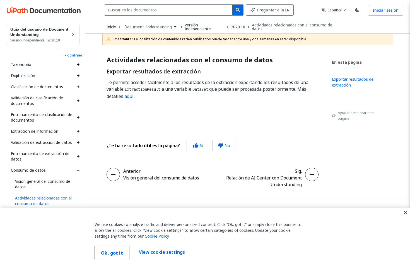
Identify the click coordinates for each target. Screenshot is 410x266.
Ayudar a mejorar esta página (356, 115)
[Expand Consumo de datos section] (78, 170)
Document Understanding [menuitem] (148, 27)
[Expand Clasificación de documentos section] (78, 86)
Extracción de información (34, 131)
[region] (205, 237)
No (224, 145)
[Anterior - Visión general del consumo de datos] (113, 174)
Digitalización (23, 75)
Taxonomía (21, 64)
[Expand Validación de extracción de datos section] (78, 142)
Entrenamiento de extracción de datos (40, 156)
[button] (45, 201)
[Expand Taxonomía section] (78, 64)
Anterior (132, 171)
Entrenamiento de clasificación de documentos (41, 117)
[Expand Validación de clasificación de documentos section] (78, 100)
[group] (171, 145)
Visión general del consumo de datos (42, 184)
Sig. (298, 171)
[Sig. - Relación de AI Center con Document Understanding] (312, 174)
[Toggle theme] (357, 10)
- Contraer (73, 55)
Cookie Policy (157, 236)
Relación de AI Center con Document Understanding (264, 181)
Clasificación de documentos (37, 87)
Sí (198, 145)
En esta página (347, 62)
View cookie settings (162, 252)
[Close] (405, 212)
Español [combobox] (331, 10)
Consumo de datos (28, 170)
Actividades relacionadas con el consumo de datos (292, 27)
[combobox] (169, 10)
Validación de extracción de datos (41, 142)
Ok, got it (112, 253)
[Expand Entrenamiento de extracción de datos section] (78, 156)
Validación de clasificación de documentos (37, 100)
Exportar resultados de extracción (154, 71)
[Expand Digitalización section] (78, 75)
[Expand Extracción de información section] (78, 131)
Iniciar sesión (386, 10)
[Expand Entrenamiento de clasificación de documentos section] (78, 117)
